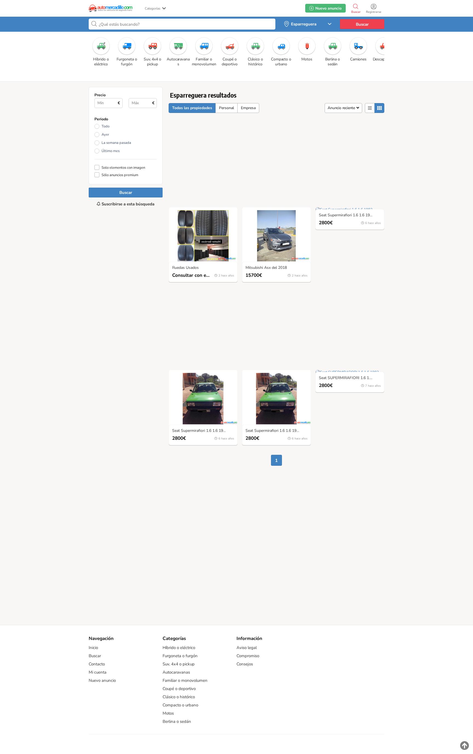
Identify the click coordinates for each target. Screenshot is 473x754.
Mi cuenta (97, 672)
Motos (168, 713)
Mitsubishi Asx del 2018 (266, 268)
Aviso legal (246, 647)
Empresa (248, 107)
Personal (226, 107)
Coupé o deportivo (179, 688)
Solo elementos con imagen (123, 167)
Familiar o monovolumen (185, 680)
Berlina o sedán (177, 721)
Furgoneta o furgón (180, 655)
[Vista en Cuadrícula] (379, 108)
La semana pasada (116, 142)
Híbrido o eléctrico (179, 647)
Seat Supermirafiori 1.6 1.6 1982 (346, 215)
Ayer (105, 134)
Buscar (362, 24)
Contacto (97, 664)
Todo (105, 126)
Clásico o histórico (179, 696)
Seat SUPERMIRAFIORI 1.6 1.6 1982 (350, 378)
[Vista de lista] (370, 108)
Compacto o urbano (180, 705)
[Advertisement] (126, 409)
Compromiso (247, 655)
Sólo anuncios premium (120, 175)
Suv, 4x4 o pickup (179, 664)
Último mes (111, 151)
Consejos (244, 664)
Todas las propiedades (192, 107)
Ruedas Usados (185, 268)
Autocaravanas (176, 672)
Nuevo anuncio (102, 680)
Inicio (93, 647)
